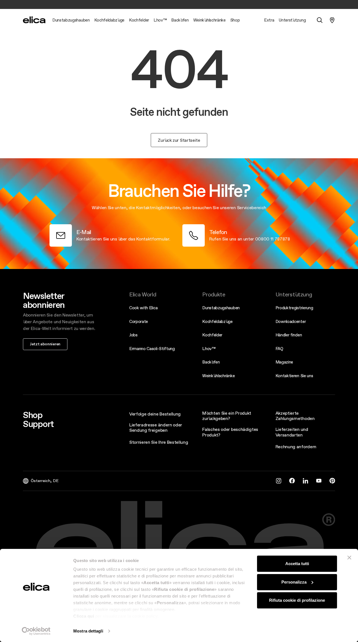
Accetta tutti (297, 563)
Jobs (133, 335)
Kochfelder (212, 335)
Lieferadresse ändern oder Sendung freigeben (155, 427)
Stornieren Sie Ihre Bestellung (158, 442)
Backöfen (211, 362)
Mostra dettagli (88, 631)
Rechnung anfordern (295, 446)
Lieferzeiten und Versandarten (291, 432)
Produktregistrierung (294, 308)
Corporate (138, 321)
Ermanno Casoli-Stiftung (152, 348)
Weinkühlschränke (218, 376)
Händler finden (288, 335)
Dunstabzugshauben (221, 308)
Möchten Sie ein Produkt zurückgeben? (226, 415)
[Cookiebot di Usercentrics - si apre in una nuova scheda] (36, 631)
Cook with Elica (143, 308)
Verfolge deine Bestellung (155, 414)
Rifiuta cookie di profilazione (297, 600)
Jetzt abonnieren (45, 344)
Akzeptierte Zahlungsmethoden (295, 415)
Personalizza (294, 582)
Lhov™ (208, 348)
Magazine (284, 362)
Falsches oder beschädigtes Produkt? (230, 432)
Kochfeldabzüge (217, 321)
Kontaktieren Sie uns (294, 376)
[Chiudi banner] (349, 558)
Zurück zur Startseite (179, 140)
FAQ (279, 348)
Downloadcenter (290, 321)
